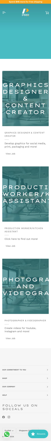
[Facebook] (3, 417)
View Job (10, 153)
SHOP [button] (4, 378)
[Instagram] (9, 417)
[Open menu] (6, 13)
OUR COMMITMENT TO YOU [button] (14, 370)
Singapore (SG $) (26, 431)
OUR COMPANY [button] (8, 387)
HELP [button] (4, 395)
